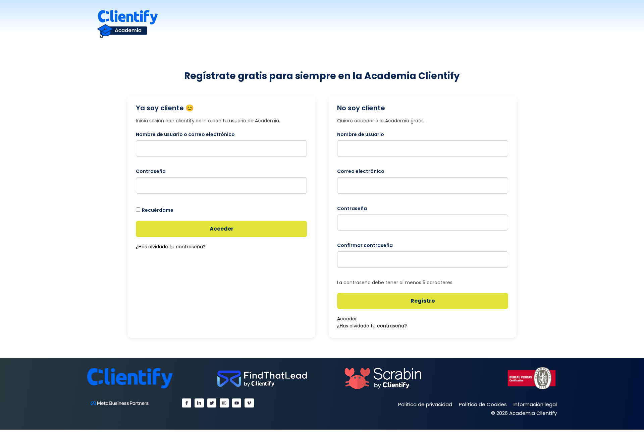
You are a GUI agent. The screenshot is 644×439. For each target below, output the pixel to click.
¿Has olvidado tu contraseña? (171, 246)
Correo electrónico (360, 171)
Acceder (221, 229)
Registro (423, 301)
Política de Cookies (483, 404)
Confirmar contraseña (365, 245)
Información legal (535, 404)
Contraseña (151, 171)
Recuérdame (157, 210)
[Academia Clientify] (127, 23)
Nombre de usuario (360, 134)
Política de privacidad (425, 404)
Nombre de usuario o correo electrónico (185, 134)
